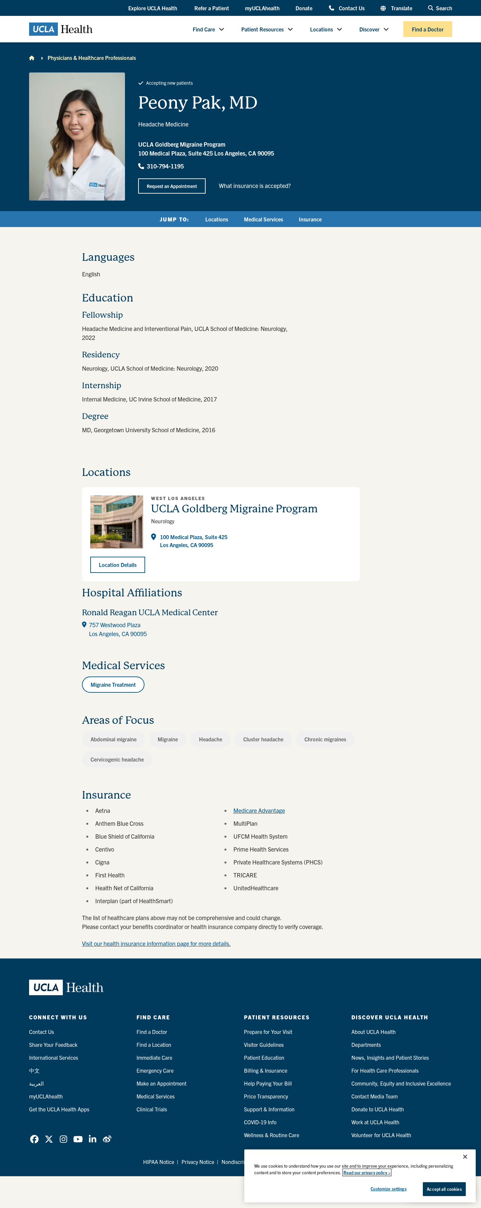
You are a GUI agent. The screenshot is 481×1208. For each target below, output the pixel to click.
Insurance (310, 219)
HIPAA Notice (158, 1161)
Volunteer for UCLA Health (381, 1135)
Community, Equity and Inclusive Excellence (401, 1083)
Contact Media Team (374, 1096)
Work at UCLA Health (375, 1122)
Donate (304, 8)
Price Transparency (266, 1096)
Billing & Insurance (265, 1070)
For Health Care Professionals (385, 1070)
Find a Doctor (428, 29)
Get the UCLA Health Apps (59, 1109)
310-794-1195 (165, 166)
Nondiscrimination (242, 1161)
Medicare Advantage (259, 810)
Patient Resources (262, 29)
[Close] (465, 1156)
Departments (366, 1044)
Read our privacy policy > (366, 1172)
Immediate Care (154, 1057)
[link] (34, 1139)
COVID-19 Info (260, 1122)
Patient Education (264, 1057)
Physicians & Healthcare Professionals (92, 57)
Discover (369, 29)
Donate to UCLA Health (377, 1109)
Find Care (204, 29)
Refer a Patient (211, 8)
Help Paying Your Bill (268, 1083)
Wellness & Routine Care (271, 1135)
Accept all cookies (444, 1189)
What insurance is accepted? (255, 185)
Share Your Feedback (53, 1044)
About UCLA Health (373, 1031)
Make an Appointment (161, 1083)
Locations (321, 29)
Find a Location (154, 1044)
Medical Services (263, 219)
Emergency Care (155, 1070)
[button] (153, 8)
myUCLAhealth (262, 8)
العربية (36, 1083)
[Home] (31, 58)
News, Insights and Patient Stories (390, 1057)
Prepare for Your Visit (268, 1031)
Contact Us (351, 8)
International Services (53, 1057)
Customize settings (388, 1188)
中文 (34, 1070)
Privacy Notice (197, 1161)
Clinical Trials (152, 1109)
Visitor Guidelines (264, 1044)
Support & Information (269, 1109)
